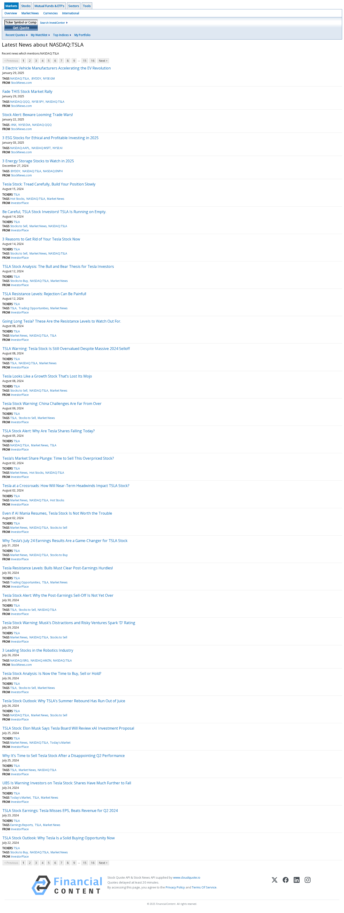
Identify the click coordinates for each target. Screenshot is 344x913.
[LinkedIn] (296, 885)
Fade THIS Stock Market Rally (27, 91)
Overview (10, 13)
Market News (30, 13)
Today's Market (60, 743)
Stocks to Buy (19, 281)
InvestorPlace (20, 203)
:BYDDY (36, 78)
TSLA (17, 194)
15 (84, 61)
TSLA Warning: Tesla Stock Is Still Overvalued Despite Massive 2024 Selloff (66, 348)
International (70, 13)
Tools (87, 6)
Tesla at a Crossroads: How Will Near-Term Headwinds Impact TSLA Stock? (65, 485)
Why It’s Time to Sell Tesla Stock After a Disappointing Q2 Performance (63, 755)
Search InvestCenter (52, 22)
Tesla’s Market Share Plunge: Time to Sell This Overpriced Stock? (58, 458)
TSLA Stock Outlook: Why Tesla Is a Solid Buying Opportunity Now (58, 837)
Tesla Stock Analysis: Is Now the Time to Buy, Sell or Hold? (51, 673)
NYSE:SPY (38, 102)
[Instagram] (307, 885)
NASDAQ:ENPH (53, 171)
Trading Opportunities (33, 308)
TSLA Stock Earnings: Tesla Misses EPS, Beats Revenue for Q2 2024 (60, 810)
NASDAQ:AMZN (41, 660)
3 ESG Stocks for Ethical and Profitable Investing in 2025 (50, 137)
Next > (103, 61)
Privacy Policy (175, 887)
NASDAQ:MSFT (41, 148)
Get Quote (21, 27)
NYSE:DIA (24, 125)
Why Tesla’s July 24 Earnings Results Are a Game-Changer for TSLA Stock (65, 540)
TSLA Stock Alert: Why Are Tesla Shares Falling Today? (48, 430)
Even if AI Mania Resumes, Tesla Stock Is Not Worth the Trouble (57, 513)
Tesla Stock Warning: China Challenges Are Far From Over (52, 403)
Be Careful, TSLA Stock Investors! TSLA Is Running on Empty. (54, 211)
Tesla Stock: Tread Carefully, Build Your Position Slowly (48, 184)
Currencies (50, 13)
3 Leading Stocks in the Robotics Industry (37, 650)
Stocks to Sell (18, 226)
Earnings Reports (21, 825)
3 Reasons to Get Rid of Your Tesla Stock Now (41, 239)
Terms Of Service (204, 887)
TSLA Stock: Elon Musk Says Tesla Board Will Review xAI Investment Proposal (68, 728)
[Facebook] (285, 885)
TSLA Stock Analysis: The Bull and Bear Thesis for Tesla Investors (58, 266)
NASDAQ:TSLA (19, 78)
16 (92, 61)
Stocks (26, 6)
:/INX (13, 125)
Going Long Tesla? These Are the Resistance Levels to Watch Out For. (61, 321)
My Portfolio (82, 35)
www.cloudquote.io (186, 877)
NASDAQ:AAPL (19, 148)
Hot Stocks (17, 199)
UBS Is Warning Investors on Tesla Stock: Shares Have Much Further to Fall (66, 783)
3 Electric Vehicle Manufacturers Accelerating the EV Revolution (56, 68)
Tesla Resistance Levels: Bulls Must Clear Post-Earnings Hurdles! (57, 568)
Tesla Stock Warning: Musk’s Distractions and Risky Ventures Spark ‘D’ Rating (68, 622)
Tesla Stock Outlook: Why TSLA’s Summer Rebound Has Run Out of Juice (63, 700)
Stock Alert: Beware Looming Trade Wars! (37, 114)
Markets (11, 6)
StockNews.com (21, 83)
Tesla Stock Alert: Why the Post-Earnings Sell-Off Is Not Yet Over (57, 595)
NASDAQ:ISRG (19, 660)
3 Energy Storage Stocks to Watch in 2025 (38, 161)
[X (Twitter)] (274, 885)
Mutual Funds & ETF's (49, 6)
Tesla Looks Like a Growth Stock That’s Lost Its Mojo (47, 376)
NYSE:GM (49, 78)
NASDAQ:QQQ (20, 102)
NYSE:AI (57, 148)
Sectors (73, 6)
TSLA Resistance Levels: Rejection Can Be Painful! (44, 293)
